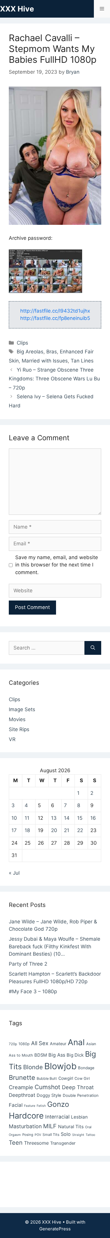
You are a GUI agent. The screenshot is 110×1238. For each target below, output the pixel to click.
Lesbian (79, 1117)
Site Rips (19, 729)
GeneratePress (55, 1229)
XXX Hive (17, 8)
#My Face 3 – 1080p (33, 991)
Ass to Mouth (21, 1055)
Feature (29, 1106)
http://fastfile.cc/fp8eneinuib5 (55, 318)
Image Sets (22, 709)
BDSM (40, 1055)
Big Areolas (30, 352)
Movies (17, 719)
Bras (51, 352)
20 (54, 830)
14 (67, 818)
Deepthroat (22, 1095)
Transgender (62, 1143)
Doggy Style (49, 1095)
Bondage (86, 1067)
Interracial (57, 1117)
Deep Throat (78, 1087)
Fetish (41, 1106)
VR (12, 739)
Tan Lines (82, 361)
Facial (16, 1105)
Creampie (21, 1087)
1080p (24, 1044)
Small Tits (51, 1134)
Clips (22, 343)
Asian (91, 1044)
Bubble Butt (47, 1078)
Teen (16, 1142)
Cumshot (47, 1087)
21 (66, 830)
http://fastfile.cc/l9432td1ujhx (55, 311)
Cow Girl (82, 1078)
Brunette (22, 1077)
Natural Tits (71, 1126)
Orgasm (15, 1135)
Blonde (33, 1067)
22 (80, 830)
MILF (50, 1126)
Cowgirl (65, 1078)
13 (54, 818)
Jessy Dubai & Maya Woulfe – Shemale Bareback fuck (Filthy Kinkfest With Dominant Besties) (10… (54, 946)
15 (79, 818)
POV (38, 1135)
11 (27, 818)
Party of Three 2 (28, 964)
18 (27, 830)
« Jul (14, 873)
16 (93, 818)
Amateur (58, 1043)
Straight (78, 1135)
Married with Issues (45, 361)
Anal (76, 1042)
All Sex (39, 1043)
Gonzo (58, 1104)
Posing (27, 1135)
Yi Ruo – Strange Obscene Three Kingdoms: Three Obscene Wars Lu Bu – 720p (54, 379)
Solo (66, 1134)
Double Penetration (81, 1095)
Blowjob (60, 1066)
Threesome (36, 1143)
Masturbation (25, 1126)
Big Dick (75, 1055)
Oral (88, 1127)
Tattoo (90, 1135)
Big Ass (56, 1055)
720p (13, 1044)
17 (14, 830)
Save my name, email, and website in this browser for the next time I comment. (56, 564)
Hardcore (26, 1116)
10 (14, 818)
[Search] (92, 648)
